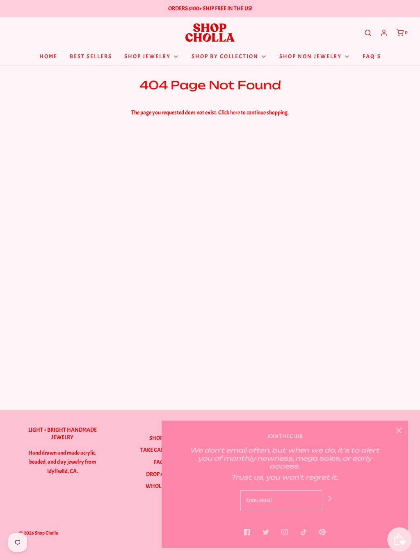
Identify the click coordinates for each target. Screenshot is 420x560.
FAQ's (372, 56)
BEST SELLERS (91, 56)
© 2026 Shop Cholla (38, 533)
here (235, 112)
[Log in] (384, 32)
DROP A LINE (161, 474)
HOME (48, 56)
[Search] (368, 32)
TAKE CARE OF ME (161, 449)
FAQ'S (161, 462)
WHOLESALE (161, 486)
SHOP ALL (160, 438)
